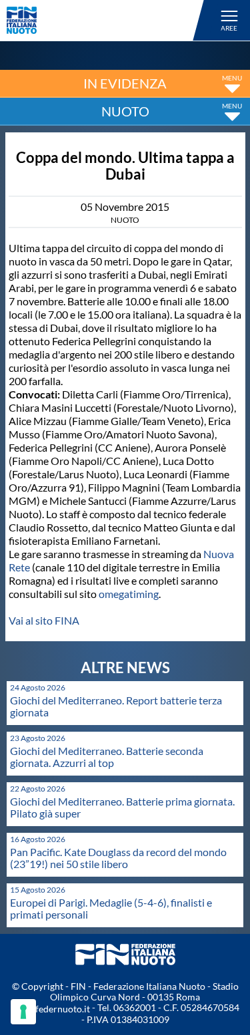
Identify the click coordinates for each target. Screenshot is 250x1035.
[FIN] (107, 20)
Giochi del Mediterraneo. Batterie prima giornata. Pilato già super (122, 807)
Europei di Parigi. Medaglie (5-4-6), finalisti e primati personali (111, 908)
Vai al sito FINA (44, 620)
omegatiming (129, 593)
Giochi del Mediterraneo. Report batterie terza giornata (116, 706)
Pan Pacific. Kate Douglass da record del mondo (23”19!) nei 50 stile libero (118, 857)
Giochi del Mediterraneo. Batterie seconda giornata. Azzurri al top (106, 756)
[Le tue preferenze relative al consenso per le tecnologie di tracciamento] (23, 1011)
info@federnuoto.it (50, 1008)
